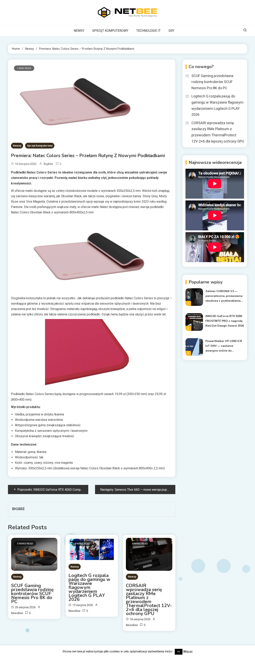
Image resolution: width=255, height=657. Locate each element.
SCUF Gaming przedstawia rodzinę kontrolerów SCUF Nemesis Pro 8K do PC (32, 594)
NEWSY (79, 31)
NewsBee (17, 613)
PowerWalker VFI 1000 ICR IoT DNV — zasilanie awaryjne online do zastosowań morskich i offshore (223, 346)
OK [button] (178, 651)
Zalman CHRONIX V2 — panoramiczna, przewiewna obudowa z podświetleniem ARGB (224, 296)
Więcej (187, 651)
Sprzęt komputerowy (39, 145)
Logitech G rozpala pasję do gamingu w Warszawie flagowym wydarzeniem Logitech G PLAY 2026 (89, 588)
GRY (171, 31)
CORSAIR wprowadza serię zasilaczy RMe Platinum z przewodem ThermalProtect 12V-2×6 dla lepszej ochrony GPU (149, 600)
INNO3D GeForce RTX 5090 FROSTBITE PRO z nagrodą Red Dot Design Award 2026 (224, 321)
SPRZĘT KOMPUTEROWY (110, 31)
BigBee (48, 163)
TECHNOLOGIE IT (148, 31)
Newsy (17, 145)
